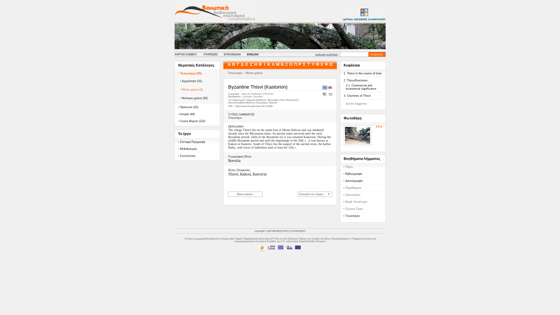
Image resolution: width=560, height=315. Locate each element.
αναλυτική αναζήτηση (326, 54)
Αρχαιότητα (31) (192, 81)
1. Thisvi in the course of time (363, 73)
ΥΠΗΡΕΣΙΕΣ (210, 54)
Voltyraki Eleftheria (251, 94)
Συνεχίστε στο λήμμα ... (312, 194)
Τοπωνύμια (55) (190, 73)
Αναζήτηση (376, 54)
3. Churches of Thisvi (357, 95)
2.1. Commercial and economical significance (361, 87)
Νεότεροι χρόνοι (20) (195, 98)
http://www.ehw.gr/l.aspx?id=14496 (254, 106)
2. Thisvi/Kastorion (356, 80)
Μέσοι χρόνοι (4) (192, 89)
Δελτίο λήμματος (356, 103)
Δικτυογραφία (354, 180)
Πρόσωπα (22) (189, 107)
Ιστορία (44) (187, 114)
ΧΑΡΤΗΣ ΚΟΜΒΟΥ (186, 54)
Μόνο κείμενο (245, 194)
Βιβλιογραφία (353, 173)
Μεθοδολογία (188, 148)
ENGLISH (253, 54)
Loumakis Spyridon (252, 96)
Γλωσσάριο (352, 215)
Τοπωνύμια (235, 73)
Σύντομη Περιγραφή (192, 142)
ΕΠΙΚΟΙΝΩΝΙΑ (232, 54)
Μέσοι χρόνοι (254, 73)
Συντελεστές (188, 156)
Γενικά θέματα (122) (192, 121)
